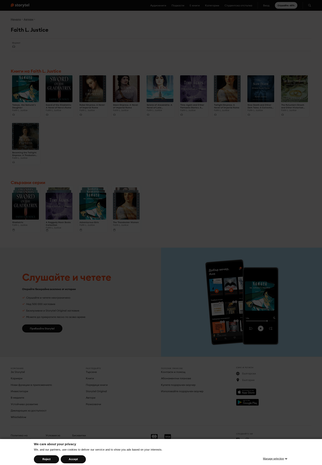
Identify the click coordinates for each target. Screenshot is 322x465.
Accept (73, 459)
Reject (46, 459)
